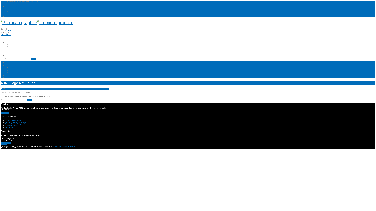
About (7, 41)
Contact (8, 55)
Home (7, 39)
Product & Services (11, 6)
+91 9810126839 (6, 30)
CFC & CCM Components (17, 8)
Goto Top (4, 144)
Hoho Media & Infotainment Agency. (63, 146)
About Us (8, 5)
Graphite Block (13, 15)
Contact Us (8, 16)
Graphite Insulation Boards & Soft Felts (21, 10)
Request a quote (6, 35)
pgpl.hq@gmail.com (7, 34)
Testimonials (9, 54)
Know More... (5, 113)
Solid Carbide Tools (15, 13)
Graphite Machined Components (19, 11)
